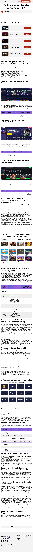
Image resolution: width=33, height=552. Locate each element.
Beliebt (4, 239)
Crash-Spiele (20, 239)
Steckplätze (28, 239)
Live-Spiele (12, 239)
